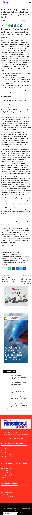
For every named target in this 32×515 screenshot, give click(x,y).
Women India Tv (5, 494)
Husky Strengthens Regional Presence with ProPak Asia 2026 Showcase (19, 405)
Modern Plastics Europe (7, 474)
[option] (16, 391)
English (7, 513)
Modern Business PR (6, 454)
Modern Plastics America (7, 476)
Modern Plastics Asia (6, 472)
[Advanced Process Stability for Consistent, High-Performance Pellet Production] (6, 391)
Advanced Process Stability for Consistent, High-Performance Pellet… (19, 391)
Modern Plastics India (6, 468)
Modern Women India (6, 492)
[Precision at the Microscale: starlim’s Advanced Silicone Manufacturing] (6, 398)
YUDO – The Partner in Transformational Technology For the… (19, 377)
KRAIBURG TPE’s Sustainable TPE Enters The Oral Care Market (8, 279)
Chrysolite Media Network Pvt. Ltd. (19, 512)
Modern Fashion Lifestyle (7, 496)
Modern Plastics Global (6, 470)
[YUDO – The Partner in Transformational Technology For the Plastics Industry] (6, 377)
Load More (3, 458)
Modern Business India (6, 449)
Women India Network (6, 489)
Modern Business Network (7, 450)
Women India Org (5, 490)
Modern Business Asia (6, 456)
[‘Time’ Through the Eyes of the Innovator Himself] (6, 384)
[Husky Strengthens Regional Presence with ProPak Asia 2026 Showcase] (6, 405)
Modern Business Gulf (6, 452)
